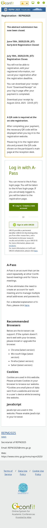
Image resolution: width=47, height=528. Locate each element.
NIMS (3, 437)
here (36, 251)
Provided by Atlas (23, 517)
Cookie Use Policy (38, 473)
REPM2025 (8, 433)
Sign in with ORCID (25, 224)
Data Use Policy (22, 473)
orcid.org (12, 246)
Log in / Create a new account (25, 206)
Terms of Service (8, 473)
